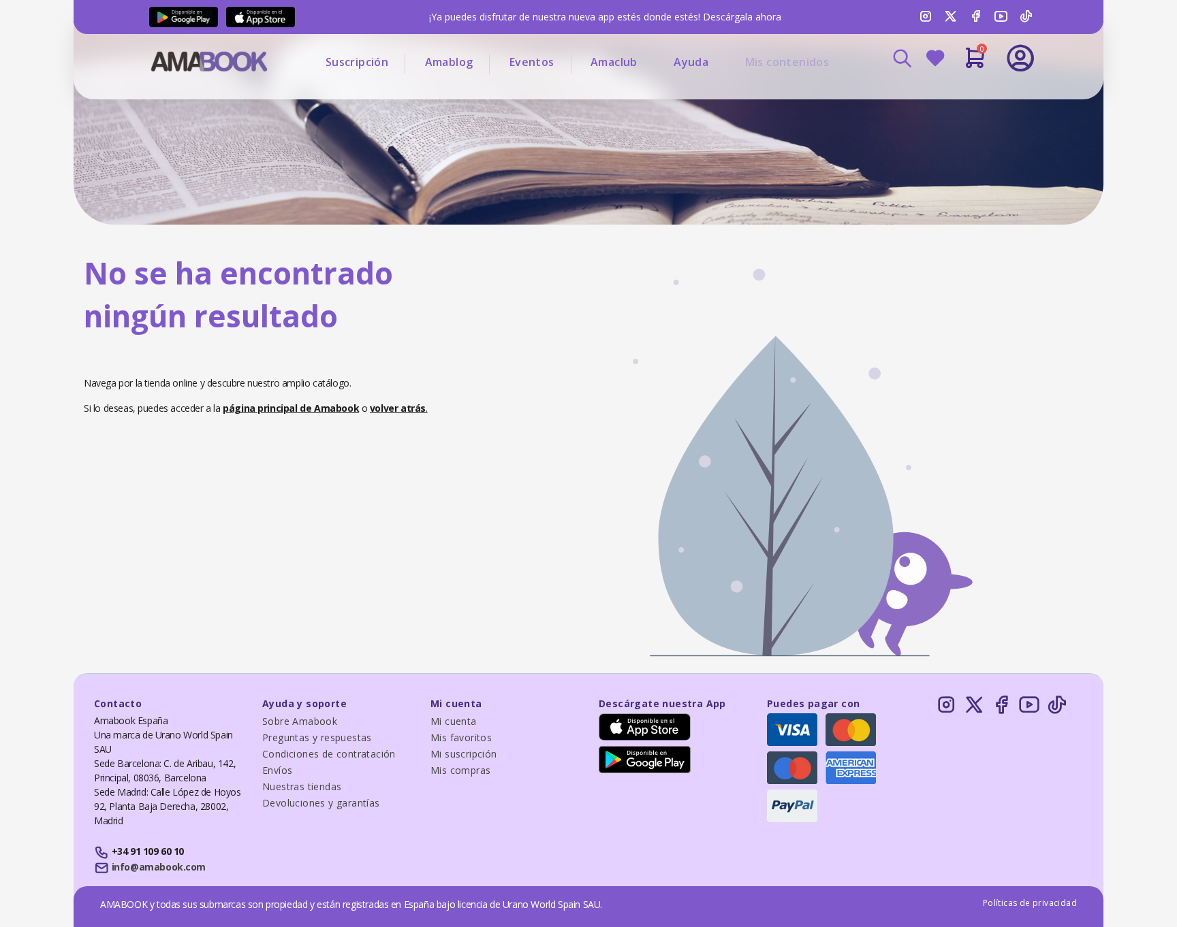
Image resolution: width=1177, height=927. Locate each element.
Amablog (449, 61)
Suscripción (357, 61)
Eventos (531, 61)
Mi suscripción (463, 753)
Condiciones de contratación (329, 753)
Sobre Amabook (299, 721)
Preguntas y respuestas (317, 737)
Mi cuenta (453, 721)
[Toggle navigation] (964, 95)
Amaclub (614, 61)
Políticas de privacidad (1030, 903)
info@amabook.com (159, 866)
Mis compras (460, 770)
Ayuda (691, 61)
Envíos (277, 770)
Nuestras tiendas (301, 786)
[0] (975, 63)
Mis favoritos (461, 737)
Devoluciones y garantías (321, 802)
